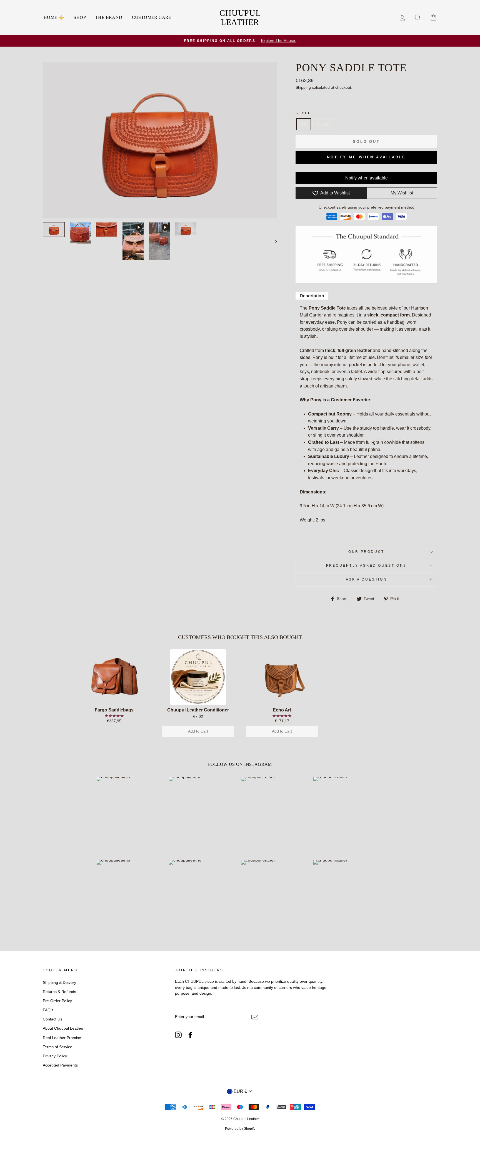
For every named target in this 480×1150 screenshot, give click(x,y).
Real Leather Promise (62, 1038)
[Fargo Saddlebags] (114, 677)
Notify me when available (366, 157)
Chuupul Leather (240, 17)
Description (312, 295)
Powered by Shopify (240, 1129)
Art (303, 124)
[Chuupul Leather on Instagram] (178, 1035)
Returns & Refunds (59, 992)
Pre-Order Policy (57, 1001)
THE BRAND (108, 17)
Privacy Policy (55, 1056)
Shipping (303, 87)
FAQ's (48, 1010)
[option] (240, 41)
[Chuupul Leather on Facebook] (190, 1035)
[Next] (273, 241)
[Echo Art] (282, 677)
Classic (324, 124)
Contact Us (52, 1019)
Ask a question (366, 579)
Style (303, 113)
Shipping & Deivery (59, 983)
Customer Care (151, 17)
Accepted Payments (60, 1065)
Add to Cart (198, 731)
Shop (80, 17)
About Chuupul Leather (63, 1028)
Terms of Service (57, 1047)
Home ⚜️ (54, 17)
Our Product (366, 552)
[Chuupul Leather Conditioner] (198, 677)
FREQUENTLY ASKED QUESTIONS (366, 566)
